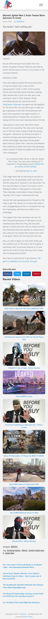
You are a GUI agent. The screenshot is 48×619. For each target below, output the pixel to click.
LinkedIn (26, 274)
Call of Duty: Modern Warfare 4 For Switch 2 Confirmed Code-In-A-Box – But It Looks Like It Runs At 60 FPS (22, 576)
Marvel (24, 551)
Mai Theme (28, 617)
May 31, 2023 (31, 171)
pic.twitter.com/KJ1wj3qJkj (25, 166)
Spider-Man (9, 553)
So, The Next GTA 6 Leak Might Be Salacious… (22, 602)
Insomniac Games (13, 551)
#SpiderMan (39, 164)
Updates (14, 547)
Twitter (17, 274)
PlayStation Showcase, (12, 104)
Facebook (7, 274)
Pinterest (36, 274)
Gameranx (23, 614)
